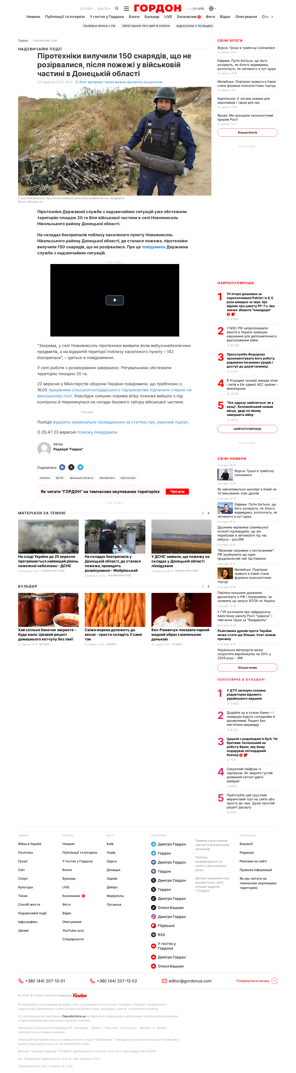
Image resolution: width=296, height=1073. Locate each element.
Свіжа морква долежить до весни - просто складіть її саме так (113, 634)
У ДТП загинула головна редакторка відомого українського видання (246, 694)
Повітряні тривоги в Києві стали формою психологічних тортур (247, 84)
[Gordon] (157, 8)
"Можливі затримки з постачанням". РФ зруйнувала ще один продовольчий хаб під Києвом (245, 554)
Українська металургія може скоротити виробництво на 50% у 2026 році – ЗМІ (244, 654)
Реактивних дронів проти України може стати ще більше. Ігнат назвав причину (246, 635)
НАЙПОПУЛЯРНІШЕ (235, 283)
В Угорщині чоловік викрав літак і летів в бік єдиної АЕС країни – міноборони (252, 384)
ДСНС (60, 477)
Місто (111, 835)
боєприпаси (107, 477)
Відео (225, 16)
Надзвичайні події (45, 40)
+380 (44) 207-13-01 (45, 981)
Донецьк (113, 870)
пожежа (45, 477)
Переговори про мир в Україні (146, 26)
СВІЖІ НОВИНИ (231, 459)
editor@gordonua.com (190, 981)
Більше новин (247, 667)
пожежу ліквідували (97, 432)
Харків (112, 878)
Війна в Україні (29, 844)
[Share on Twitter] (71, 467)
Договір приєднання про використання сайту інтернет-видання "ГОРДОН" (212, 884)
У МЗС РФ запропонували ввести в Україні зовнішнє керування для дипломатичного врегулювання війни (252, 334)
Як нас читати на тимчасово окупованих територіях (258, 883)
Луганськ (114, 904)
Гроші (22, 861)
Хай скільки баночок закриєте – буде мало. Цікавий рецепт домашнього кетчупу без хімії (47, 634)
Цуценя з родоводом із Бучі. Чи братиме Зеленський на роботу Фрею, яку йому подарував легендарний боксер (252, 747)
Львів (111, 852)
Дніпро (112, 887)
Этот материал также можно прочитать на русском (120, 82)
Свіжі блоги (230, 40)
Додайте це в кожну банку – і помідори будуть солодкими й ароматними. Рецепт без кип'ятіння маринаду (251, 718)
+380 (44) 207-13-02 (117, 981)
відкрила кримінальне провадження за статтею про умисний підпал (120, 422)
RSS (161, 935)
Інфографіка (27, 922)
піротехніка (128, 477)
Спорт (23, 878)
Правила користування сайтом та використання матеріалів (212, 845)
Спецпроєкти (73, 939)
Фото (210, 16)
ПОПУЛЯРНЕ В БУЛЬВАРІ (241, 679)
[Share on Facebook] (62, 467)
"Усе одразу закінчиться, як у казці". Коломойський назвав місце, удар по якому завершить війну (250, 409)
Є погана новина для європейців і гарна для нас (243, 100)
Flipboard (166, 926)
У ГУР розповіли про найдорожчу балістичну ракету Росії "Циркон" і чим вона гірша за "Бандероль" (244, 616)
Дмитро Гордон (172, 844)
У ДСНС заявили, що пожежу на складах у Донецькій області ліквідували (180, 561)
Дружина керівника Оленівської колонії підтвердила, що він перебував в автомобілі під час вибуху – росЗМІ (242, 533)
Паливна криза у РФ (99, 26)
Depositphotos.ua (74, 1016)
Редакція (247, 852)
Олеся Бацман (171, 907)
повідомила (154, 246)
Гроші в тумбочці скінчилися (246, 48)
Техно (23, 896)
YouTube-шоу (73, 930)
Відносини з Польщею (195, 26)
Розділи (67, 835)
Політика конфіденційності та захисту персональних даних (211, 864)
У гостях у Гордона (107, 16)
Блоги (134, 16)
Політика (25, 852)
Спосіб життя (29, 904)
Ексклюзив (187, 16)
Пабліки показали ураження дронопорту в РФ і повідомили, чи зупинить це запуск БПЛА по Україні (246, 597)
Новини (33, 16)
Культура (25, 887)
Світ (21, 870)
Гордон (23, 40)
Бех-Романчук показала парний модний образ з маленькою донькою (180, 634)
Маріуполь (115, 896)
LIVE (168, 16)
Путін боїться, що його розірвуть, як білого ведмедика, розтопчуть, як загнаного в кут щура (247, 65)
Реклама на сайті (253, 861)
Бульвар (152, 16)
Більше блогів (247, 132)
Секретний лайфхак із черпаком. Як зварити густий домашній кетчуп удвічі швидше (249, 775)
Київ (110, 844)
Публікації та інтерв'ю (65, 16)
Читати (177, 491)
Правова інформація (256, 870)
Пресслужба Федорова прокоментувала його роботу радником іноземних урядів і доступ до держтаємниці (251, 360)
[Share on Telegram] (80, 467)
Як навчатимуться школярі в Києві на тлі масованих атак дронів (246, 491)
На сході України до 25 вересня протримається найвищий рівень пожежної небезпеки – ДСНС (48, 561)
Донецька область (82, 477)
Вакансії (246, 844)
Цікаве (23, 930)
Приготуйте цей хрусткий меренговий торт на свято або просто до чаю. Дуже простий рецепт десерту (251, 801)
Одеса (112, 861)
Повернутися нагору (252, 981)
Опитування (246, 16)
